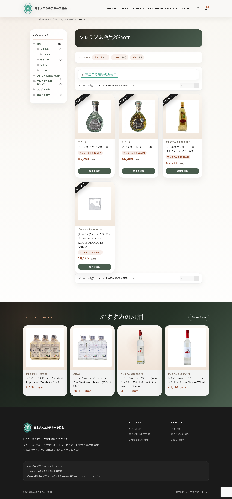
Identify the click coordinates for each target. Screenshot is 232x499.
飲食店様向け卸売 (180, 434)
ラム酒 (43, 70)
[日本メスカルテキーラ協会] (47, 427)
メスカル (100, 57)
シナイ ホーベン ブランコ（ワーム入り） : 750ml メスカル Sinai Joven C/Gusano (138, 381)
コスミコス (49, 54)
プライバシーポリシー (199, 492)
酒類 (39, 43)
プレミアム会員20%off (62, 19)
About (186, 8)
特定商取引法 (181, 492)
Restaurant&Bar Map (162, 8)
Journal (110, 8)
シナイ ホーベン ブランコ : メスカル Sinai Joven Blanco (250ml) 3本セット (92, 381)
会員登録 (175, 428)
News (124, 8)
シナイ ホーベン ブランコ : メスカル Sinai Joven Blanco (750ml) (187, 380)
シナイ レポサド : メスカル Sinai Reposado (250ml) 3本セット (44, 380)
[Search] (198, 8)
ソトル (137, 57)
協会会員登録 (43, 89)
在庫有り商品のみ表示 (100, 74)
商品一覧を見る (198, 317)
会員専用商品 (43, 94)
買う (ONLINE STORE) (140, 434)
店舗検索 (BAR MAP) (139, 439)
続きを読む (94, 171)
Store (137, 8)
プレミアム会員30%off (48, 75)
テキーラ (119, 57)
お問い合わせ (177, 439)
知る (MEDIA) (135, 428)
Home (45, 19)
